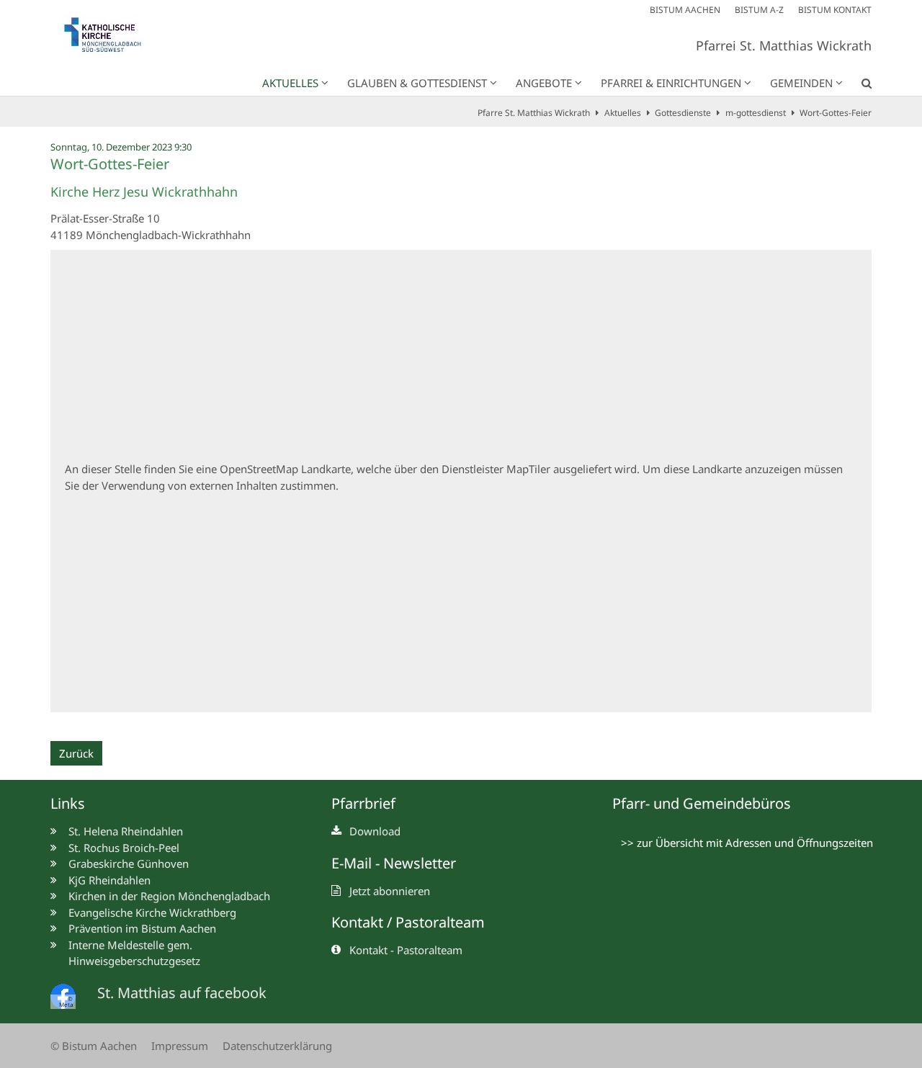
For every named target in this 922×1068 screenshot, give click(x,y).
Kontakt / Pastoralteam (408, 922)
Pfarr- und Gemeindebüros (701, 803)
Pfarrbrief (363, 803)
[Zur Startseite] (109, 38)
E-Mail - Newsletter (393, 863)
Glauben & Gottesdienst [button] (417, 83)
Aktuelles (622, 113)
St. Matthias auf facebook (182, 992)
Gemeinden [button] (801, 83)
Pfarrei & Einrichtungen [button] (671, 83)
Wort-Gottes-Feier (836, 113)
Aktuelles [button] (290, 83)
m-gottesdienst (755, 113)
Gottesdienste (683, 113)
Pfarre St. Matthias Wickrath (534, 113)
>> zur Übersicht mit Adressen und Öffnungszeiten (747, 842)
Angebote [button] (544, 83)
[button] (857, 86)
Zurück (76, 753)
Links (67, 803)
